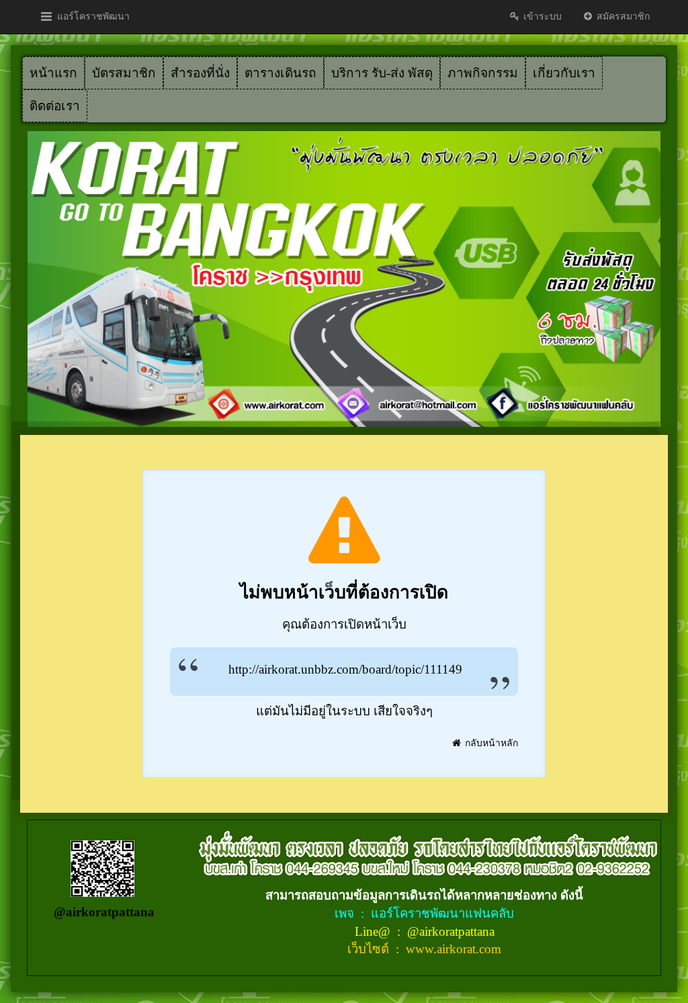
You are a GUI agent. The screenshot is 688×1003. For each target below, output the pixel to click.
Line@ (374, 931)
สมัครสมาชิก (622, 16)
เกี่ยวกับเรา (564, 73)
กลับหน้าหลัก (490, 743)
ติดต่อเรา (55, 106)
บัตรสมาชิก (124, 73)
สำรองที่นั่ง (200, 73)
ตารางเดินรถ (280, 73)
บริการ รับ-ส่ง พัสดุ (382, 73)
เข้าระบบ (541, 16)
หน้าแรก (53, 73)
